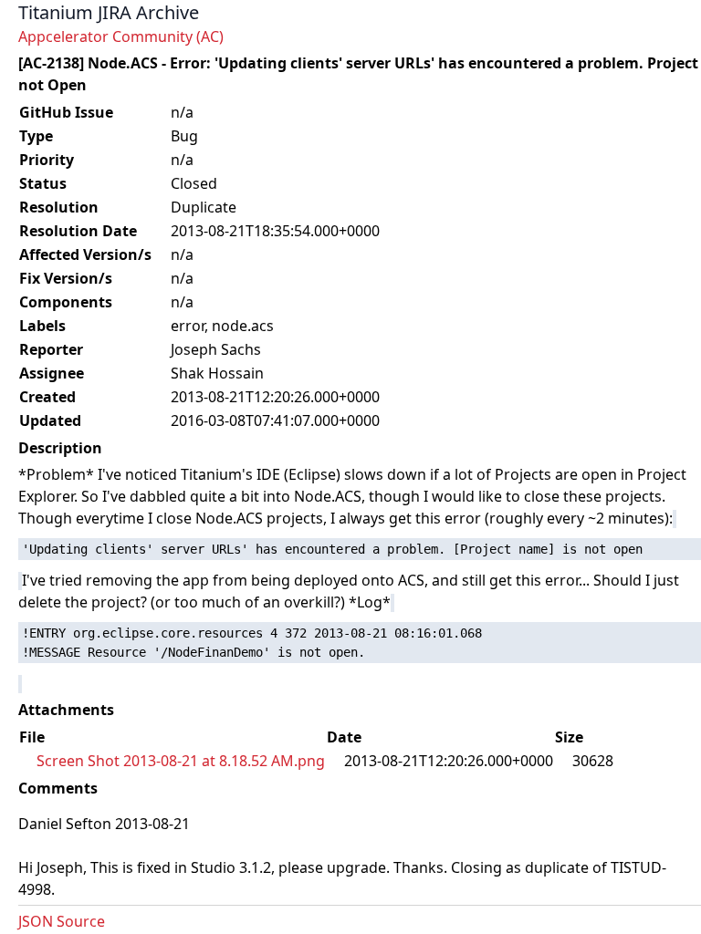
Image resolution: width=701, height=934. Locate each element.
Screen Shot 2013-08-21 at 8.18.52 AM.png (181, 761)
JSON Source (61, 921)
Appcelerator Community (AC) (121, 36)
